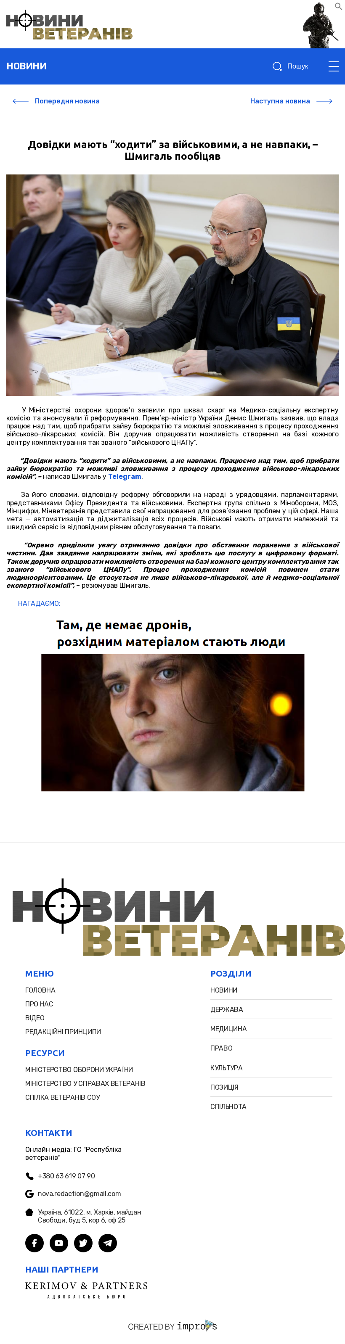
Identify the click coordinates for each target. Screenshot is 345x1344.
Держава (226, 1010)
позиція (224, 1087)
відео (34, 1018)
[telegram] (107, 1244)
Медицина (228, 1029)
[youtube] (59, 1244)
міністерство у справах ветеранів (85, 1084)
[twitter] (83, 1244)
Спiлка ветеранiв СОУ (62, 1097)
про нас (39, 1004)
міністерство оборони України (79, 1070)
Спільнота (228, 1107)
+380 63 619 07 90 (66, 1176)
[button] (338, 8)
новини (26, 66)
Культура (226, 1068)
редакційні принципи (63, 1032)
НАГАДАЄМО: (38, 603)
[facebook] (34, 1244)
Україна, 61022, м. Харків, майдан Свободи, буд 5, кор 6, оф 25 (89, 1216)
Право (221, 1048)
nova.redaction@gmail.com (79, 1194)
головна (40, 990)
